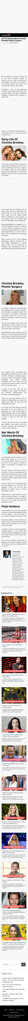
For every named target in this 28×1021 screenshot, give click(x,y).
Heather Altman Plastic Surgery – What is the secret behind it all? (13, 586)
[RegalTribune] (6, 35)
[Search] (23, 964)
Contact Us (12, 1010)
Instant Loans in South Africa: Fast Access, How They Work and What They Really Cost (13, 980)
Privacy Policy (20, 1010)
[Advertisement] (14, 17)
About (5, 1010)
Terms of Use (14, 1012)
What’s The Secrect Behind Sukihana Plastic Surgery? (11, 587)
